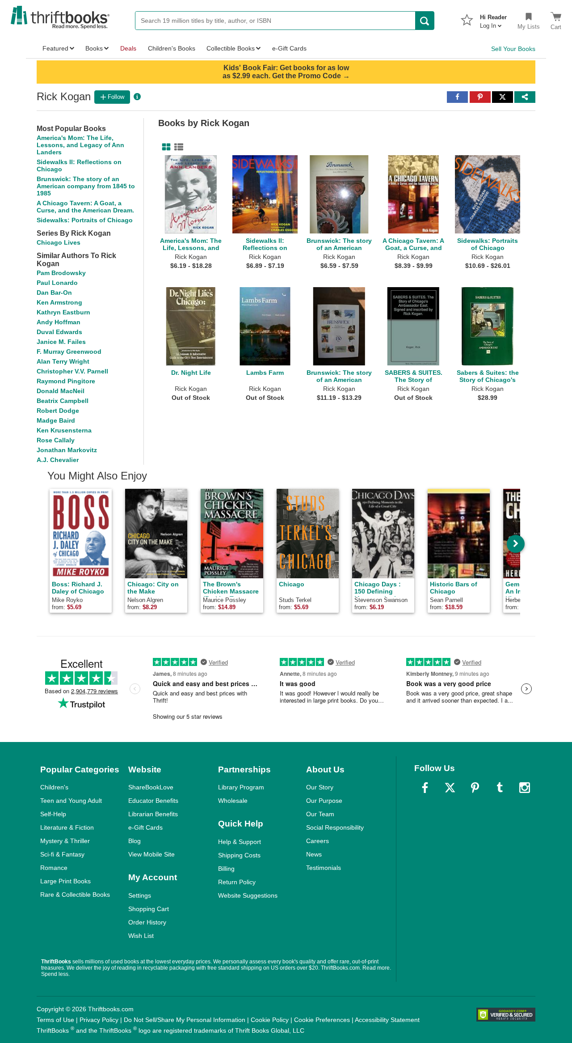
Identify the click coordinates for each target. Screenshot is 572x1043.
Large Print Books (65, 881)
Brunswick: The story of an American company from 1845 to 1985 (86, 186)
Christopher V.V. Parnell (72, 371)
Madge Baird (56, 420)
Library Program (241, 787)
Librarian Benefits (153, 814)
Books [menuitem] (94, 48)
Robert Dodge (58, 410)
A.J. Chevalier (58, 459)
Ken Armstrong (59, 302)
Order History (147, 922)
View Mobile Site (151, 854)
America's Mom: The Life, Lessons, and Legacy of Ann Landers (80, 145)
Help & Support (239, 841)
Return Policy (237, 882)
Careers (317, 840)
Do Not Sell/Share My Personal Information (184, 1019)
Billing (226, 868)
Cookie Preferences (322, 1019)
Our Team (320, 814)
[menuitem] (493, 18)
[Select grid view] (164, 147)
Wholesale (233, 800)
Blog (134, 840)
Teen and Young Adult (71, 800)
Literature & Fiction (67, 827)
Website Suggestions (248, 895)
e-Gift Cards (145, 827)
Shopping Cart (148, 908)
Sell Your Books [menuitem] (513, 48)
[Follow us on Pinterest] (475, 787)
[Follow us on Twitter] (450, 787)
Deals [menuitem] (128, 48)
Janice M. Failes (61, 341)
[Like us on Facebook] (425, 787)
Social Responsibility (335, 827)
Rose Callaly (56, 440)
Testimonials (323, 867)
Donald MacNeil (60, 390)
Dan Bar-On (54, 292)
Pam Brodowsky (61, 272)
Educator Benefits (153, 800)
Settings (139, 895)
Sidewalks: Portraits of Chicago (85, 220)
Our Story (319, 787)
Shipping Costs (239, 855)
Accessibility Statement (387, 1019)
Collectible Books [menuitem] (230, 48)
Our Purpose (324, 800)
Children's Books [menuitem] (171, 48)
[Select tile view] (177, 147)
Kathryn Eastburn (63, 312)
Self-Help (53, 814)
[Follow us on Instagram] (524, 787)
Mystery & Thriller (65, 840)
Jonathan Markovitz (67, 450)
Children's (54, 787)
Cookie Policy (270, 1019)
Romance (53, 867)
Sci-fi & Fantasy (62, 854)
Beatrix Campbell (62, 400)
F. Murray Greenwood (69, 351)
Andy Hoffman (58, 322)
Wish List (141, 935)
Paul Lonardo (57, 282)
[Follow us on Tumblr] (499, 787)
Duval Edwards (59, 331)
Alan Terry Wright (63, 361)
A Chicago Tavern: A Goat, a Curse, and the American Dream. (85, 206)
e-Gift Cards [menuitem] (289, 48)
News (314, 854)
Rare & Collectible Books (75, 894)
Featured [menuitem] (55, 48)
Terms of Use (55, 1019)
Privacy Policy (99, 1019)
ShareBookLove (150, 787)
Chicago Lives (58, 242)
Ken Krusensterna (64, 430)
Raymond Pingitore (66, 381)
